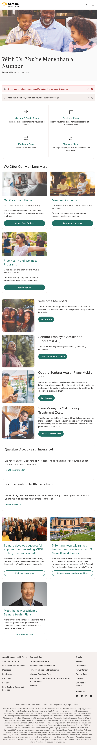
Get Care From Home (18, 200)
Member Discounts (64, 200)
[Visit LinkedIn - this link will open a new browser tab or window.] (91, 696)
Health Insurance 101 (15, 470)
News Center (82, 670)
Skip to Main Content (3, 3)
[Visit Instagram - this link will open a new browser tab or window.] (86, 696)
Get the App (46, 398)
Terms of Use (36, 657)
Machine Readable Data (40, 674)
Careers (79, 678)
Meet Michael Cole (24, 634)
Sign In (79, 657)
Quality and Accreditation (13, 665)
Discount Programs (72, 223)
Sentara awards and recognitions (72, 573)
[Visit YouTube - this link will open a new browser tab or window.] (82, 696)
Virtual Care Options (24, 223)
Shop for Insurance (10, 661)
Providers (6, 678)
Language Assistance (39, 661)
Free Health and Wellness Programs (20, 262)
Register (79, 661)
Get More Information (51, 433)
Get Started (46, 319)
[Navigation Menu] (92, 4)
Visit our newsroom (24, 573)
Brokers (5, 683)
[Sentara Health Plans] (11, 4)
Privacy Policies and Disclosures (44, 670)
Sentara (33, 685)
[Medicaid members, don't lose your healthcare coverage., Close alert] (92, 97)
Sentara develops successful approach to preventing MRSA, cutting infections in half (24, 549)
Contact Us (81, 665)
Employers (7, 674)
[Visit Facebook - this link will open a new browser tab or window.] (77, 696)
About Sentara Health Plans (14, 657)
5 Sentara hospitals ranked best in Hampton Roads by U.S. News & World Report (72, 549)
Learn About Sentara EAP (53, 356)
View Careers (11, 504)
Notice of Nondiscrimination (42, 665)
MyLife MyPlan (24, 287)
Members (6, 670)
